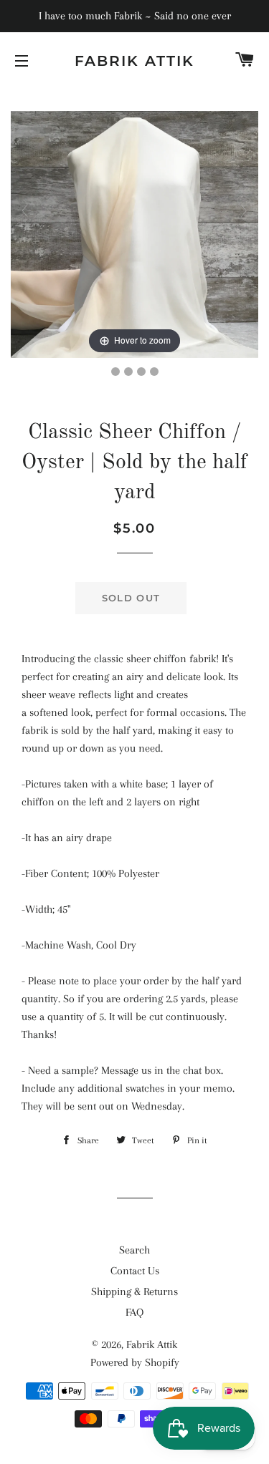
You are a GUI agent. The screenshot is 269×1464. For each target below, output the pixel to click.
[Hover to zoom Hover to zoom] (134, 233)
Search (134, 1250)
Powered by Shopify (134, 1362)
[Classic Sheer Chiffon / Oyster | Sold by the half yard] (115, 371)
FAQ (134, 1312)
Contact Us (134, 1270)
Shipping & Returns (134, 1291)
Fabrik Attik (134, 60)
